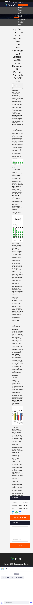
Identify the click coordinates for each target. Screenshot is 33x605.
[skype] (13, 512)
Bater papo (23, 5)
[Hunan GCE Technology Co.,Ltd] (16, 559)
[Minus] (31, 569)
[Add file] (2, 602)
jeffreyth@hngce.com (20, 1)
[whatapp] (16, 512)
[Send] (31, 602)
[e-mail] (20, 512)
